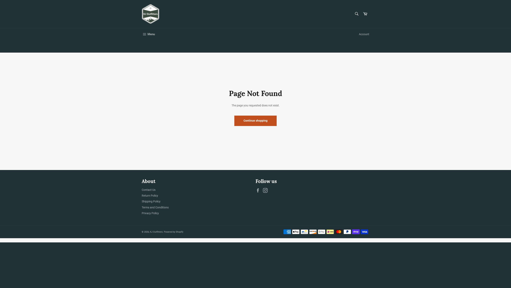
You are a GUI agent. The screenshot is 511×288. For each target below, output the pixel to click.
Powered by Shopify (173, 232)
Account (364, 34)
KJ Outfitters (156, 232)
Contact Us (148, 189)
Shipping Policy (151, 201)
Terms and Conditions (155, 207)
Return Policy (150, 195)
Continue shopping (255, 120)
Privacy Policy (150, 213)
